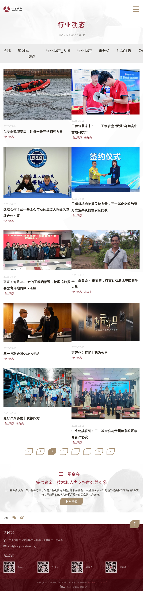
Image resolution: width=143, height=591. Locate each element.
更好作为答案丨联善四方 (21, 418)
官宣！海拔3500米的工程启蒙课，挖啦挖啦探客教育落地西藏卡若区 (36, 285)
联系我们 (71, 501)
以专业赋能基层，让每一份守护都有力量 (33, 131)
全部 (7, 51)
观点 (32, 56)
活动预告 (124, 51)
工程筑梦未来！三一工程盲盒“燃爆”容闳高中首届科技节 (105, 129)
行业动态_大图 (58, 51)
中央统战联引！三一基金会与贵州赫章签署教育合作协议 (104, 434)
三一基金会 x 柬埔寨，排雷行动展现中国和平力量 (105, 283)
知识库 (23, 51)
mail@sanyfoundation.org (22, 546)
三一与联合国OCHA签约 (21, 353)
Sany (12, 9)
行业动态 (84, 51)
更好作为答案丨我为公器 (90, 352)
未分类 (104, 51)
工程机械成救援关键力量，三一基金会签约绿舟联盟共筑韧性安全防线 (104, 207)
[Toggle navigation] (136, 9)
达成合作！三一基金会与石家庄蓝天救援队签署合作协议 (36, 212)
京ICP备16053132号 (97, 582)
